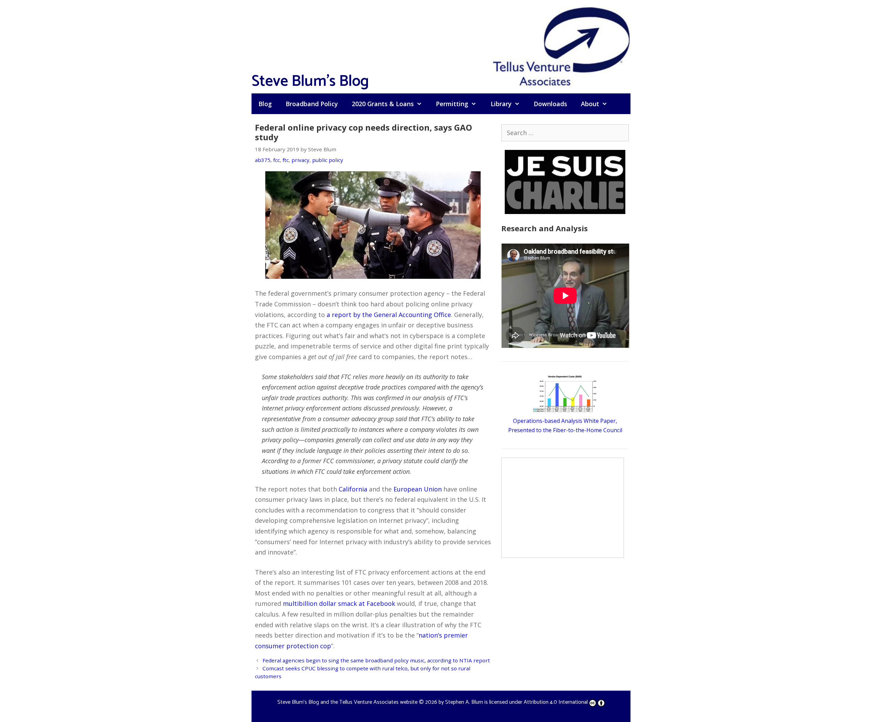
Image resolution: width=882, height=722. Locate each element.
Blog (265, 104)
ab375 (262, 159)
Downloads (550, 104)
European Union (417, 489)
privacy (300, 159)
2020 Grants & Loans (383, 104)
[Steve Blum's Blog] (561, 46)
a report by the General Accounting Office (389, 315)
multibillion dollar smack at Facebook (339, 603)
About (590, 104)
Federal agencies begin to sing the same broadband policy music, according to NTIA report (376, 660)
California (353, 489)
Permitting (452, 104)
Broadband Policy (312, 104)
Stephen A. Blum (464, 702)
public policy (327, 159)
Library (501, 104)
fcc (276, 159)
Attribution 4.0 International (556, 702)
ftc (286, 159)
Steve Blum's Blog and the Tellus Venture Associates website (347, 702)
